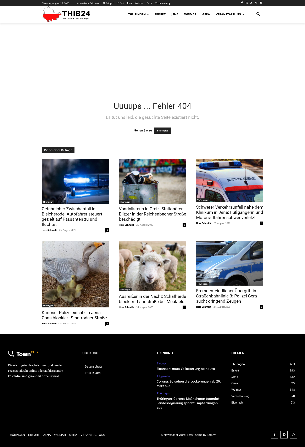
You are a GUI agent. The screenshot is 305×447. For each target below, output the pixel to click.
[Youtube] (261, 3)
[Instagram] (246, 3)
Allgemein (163, 376)
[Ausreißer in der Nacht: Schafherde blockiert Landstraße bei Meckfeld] (152, 266)
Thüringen (48, 201)
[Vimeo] (256, 3)
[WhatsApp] (293, 434)
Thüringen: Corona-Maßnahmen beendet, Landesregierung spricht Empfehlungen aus (188, 403)
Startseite (162, 130)
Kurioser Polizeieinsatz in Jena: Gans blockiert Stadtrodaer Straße (74, 315)
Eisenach (162, 363)
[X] (251, 3)
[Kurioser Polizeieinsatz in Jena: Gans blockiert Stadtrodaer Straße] (75, 274)
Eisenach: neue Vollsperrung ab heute (186, 369)
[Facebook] (242, 3)
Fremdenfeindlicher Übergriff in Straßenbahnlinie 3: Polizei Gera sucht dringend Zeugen (226, 296)
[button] (258, 14)
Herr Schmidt (49, 230)
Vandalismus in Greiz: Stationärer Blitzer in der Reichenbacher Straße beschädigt (152, 214)
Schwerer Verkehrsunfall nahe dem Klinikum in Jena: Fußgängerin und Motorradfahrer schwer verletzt (229, 212)
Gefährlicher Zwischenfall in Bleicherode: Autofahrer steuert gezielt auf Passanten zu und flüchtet (72, 216)
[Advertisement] (152, 59)
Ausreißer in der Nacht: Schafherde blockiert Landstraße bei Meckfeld (152, 299)
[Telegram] (284, 434)
